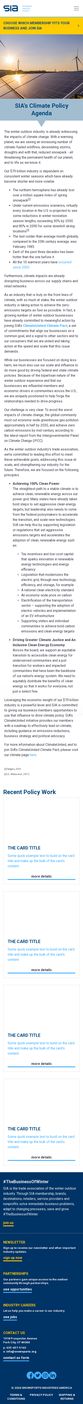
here (33, 755)
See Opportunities (17, 1289)
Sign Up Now (12, 1258)
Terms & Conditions (16, 1396)
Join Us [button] (8, 1223)
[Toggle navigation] (76, 8)
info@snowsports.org (21, 1351)
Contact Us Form (16, 1358)
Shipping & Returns (67, 1396)
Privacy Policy (41, 1394)
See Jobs (10, 1317)
